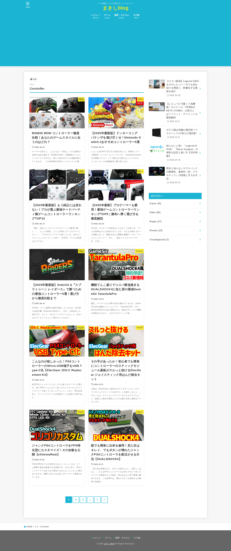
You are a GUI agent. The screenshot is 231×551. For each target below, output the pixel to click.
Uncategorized (159, 239)
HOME (29, 527)
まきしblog (115, 8)
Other (155, 212)
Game (155, 203)
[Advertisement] (115, 44)
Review (155, 230)
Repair (155, 221)
